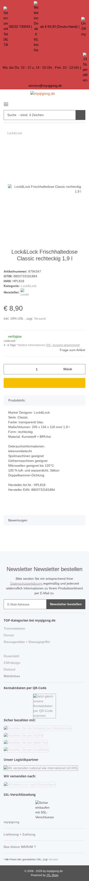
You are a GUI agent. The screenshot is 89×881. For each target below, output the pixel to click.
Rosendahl (11, 656)
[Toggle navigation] (6, 102)
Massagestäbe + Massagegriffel (27, 642)
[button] (73, 103)
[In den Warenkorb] (7, 145)
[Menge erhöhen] (80, 369)
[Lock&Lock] (25, 292)
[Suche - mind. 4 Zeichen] (80, 115)
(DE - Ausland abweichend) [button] (63, 345)
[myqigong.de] (42, 93)
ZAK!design (12, 663)
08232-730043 (19, 26)
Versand (40, 318)
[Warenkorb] (81, 103)
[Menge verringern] (9, 369)
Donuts (9, 635)
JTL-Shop (52, 875)
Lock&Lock (29, 286)
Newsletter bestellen (66, 604)
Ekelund (9, 669)
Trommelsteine (14, 628)
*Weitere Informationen (31, 345)
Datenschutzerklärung (26, 583)
